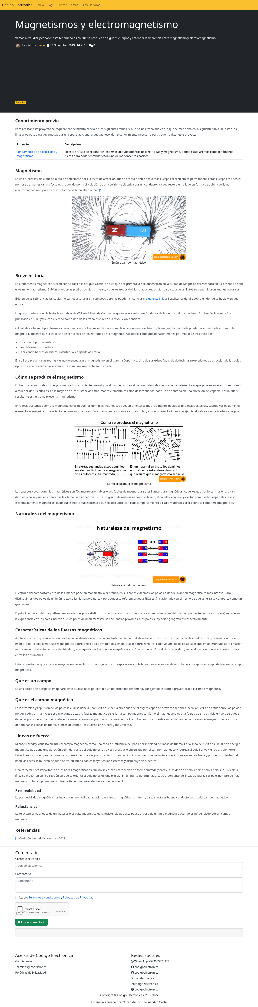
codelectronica (144, 978)
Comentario (23, 874)
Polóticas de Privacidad (30, 972)
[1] (100, 190)
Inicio (40, 5)
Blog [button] (50, 5)
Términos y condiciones (31, 967)
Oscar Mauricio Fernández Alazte (145, 1002)
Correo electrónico (27, 859)
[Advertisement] (129, 73)
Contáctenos (23, 961)
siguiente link (155, 298)
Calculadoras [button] (91, 5)
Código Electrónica (17, 4)
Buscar (62, 5)
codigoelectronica (146, 967)
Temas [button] (74, 5)
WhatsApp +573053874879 (151, 961)
